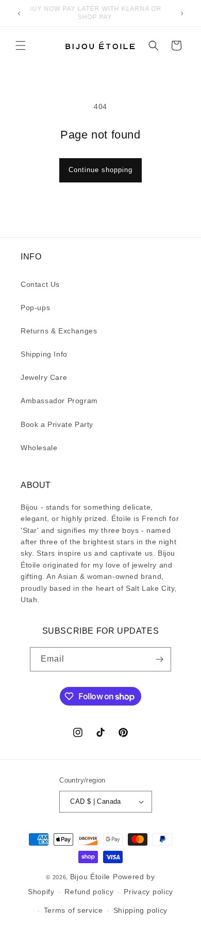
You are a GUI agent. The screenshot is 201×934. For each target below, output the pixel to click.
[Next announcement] (182, 13)
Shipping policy (140, 910)
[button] (20, 45)
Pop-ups (35, 307)
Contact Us (40, 284)
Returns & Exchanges (59, 331)
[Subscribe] (159, 659)
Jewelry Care (44, 377)
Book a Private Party (57, 424)
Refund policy (88, 891)
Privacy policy (148, 891)
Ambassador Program (59, 400)
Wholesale (39, 447)
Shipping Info (44, 354)
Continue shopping (100, 170)
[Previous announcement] (19, 13)
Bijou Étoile (91, 876)
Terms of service (73, 910)
